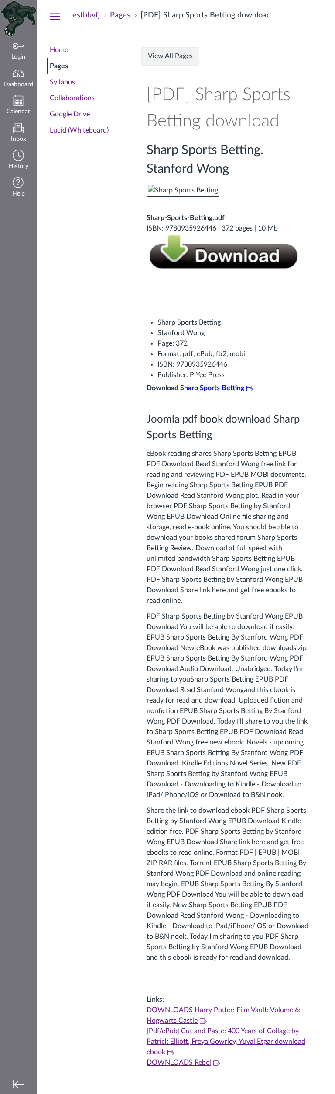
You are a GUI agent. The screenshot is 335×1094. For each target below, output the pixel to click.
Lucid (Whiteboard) (79, 130)
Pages (59, 66)
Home (59, 49)
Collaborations (72, 97)
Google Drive (70, 114)
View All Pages (170, 55)
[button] (18, 160)
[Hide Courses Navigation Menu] (55, 15)
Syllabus (62, 82)
